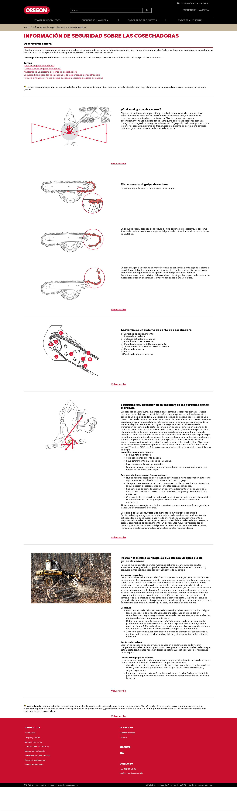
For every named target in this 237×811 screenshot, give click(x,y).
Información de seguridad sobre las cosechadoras (59, 27)
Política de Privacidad (167, 785)
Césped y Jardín (32, 737)
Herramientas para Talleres (37, 755)
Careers (123, 737)
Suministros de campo (35, 760)
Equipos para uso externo (37, 746)
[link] (193, 3)
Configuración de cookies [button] (200, 785)
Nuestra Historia (127, 733)
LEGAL (183, 785)
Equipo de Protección (35, 751)
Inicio (26, 27)
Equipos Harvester (33, 742)
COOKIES (150, 785)
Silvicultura (30, 733)
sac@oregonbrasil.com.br (131, 773)
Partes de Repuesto (34, 764)
